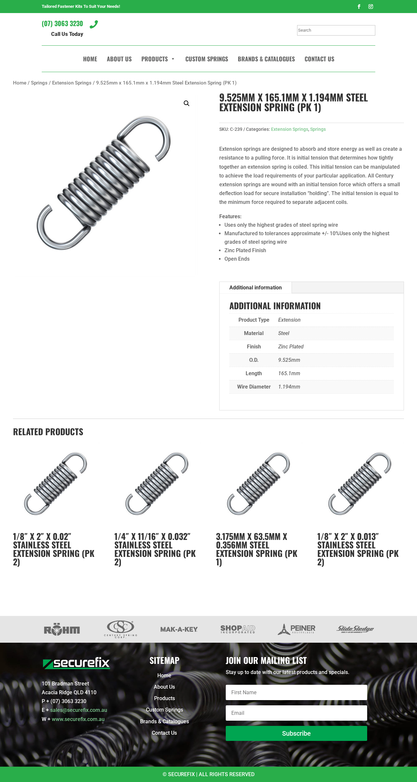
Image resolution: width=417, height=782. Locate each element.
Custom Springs (206, 58)
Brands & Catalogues (266, 58)
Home (90, 58)
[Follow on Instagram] (370, 6)
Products (154, 58)
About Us (119, 58)
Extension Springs (72, 83)
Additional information (255, 287)
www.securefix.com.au (78, 719)
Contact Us (319, 58)
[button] (187, 103)
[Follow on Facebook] (359, 6)
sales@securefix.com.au (78, 710)
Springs (39, 83)
